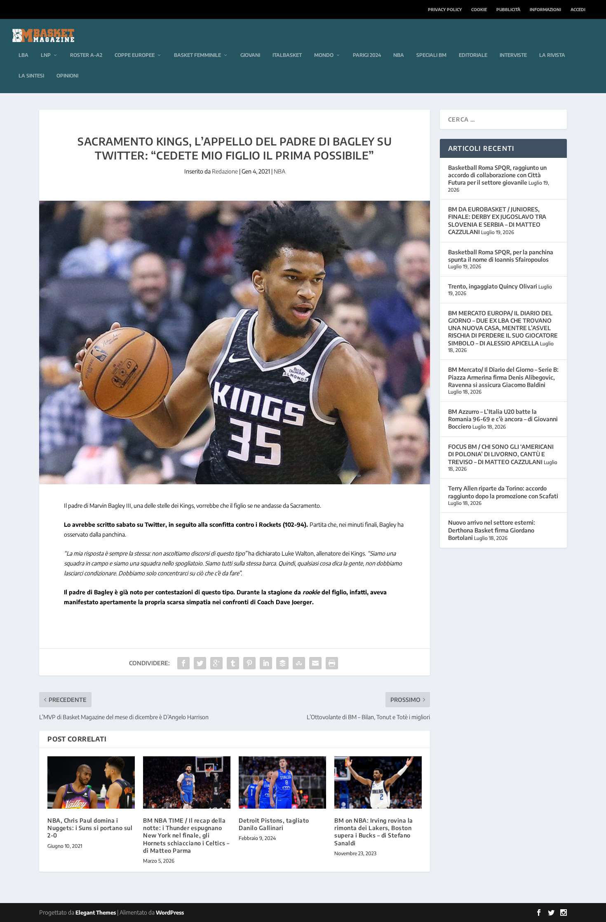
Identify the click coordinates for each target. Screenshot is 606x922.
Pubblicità (508, 9)
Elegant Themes (95, 912)
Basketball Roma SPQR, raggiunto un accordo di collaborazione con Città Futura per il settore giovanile (497, 175)
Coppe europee (135, 55)
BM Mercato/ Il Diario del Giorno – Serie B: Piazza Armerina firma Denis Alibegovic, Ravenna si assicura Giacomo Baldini (503, 377)
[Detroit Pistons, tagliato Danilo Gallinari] (282, 782)
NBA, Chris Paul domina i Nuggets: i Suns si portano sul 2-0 (89, 828)
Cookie (479, 9)
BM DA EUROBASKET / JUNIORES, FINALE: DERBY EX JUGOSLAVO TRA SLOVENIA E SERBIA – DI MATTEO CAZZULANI (497, 220)
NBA (398, 55)
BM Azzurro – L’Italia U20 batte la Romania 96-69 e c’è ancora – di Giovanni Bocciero (503, 419)
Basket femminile (197, 55)
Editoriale (473, 55)
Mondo (324, 55)
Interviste (513, 55)
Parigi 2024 (367, 55)
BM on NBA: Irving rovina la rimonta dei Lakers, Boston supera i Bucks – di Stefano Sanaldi (373, 832)
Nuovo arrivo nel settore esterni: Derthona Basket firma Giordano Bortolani (491, 530)
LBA (23, 55)
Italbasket (287, 55)
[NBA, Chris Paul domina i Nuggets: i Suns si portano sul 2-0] (91, 782)
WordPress (170, 912)
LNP (46, 55)
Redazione (225, 171)
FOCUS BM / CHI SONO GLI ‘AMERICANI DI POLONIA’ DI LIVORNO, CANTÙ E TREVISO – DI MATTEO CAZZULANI (501, 454)
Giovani (250, 55)
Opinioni (67, 76)
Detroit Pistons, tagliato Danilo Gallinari (274, 824)
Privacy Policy (445, 9)
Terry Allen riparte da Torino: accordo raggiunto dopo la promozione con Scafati (503, 492)
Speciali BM (431, 55)
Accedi (578, 9)
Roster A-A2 (86, 55)
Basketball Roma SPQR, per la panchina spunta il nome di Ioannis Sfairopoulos (500, 256)
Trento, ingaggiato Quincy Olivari (492, 286)
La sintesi (31, 76)
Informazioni (545, 9)
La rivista (552, 55)
